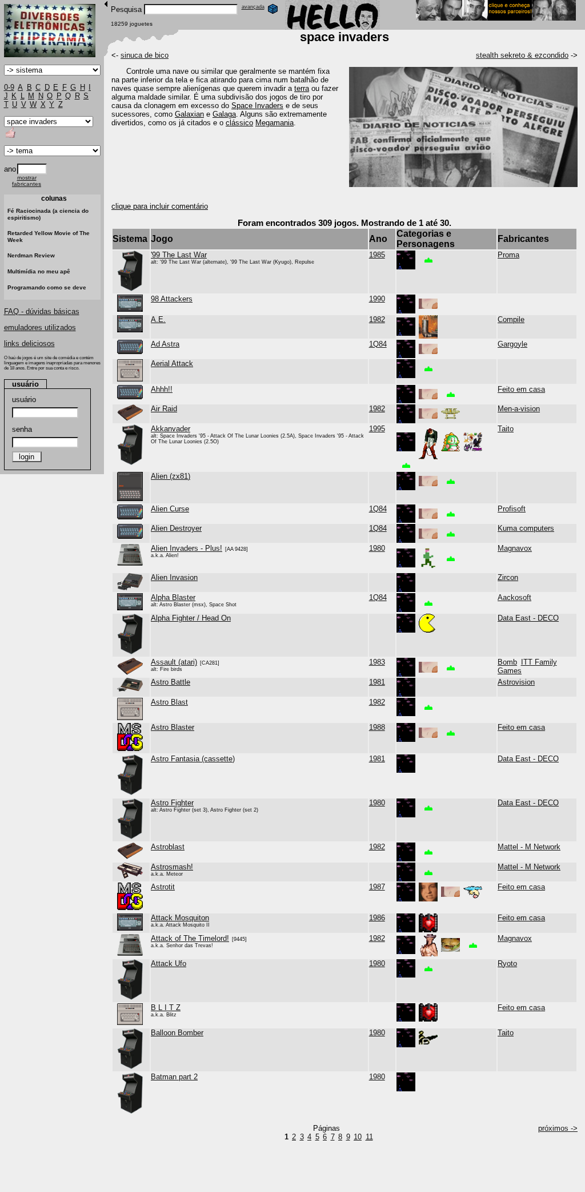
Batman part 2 (174, 1076)
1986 (377, 917)
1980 (377, 548)
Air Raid (164, 408)
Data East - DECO (528, 618)
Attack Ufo (168, 963)
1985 (377, 255)
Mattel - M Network (529, 847)
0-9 (9, 87)
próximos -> (558, 1128)
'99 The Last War (179, 255)
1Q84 (378, 344)
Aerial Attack (172, 363)
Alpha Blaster (173, 597)
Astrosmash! (172, 867)
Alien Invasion (174, 577)
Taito (506, 428)
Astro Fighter (172, 802)
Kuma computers (526, 528)
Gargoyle (512, 344)
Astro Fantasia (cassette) (193, 758)
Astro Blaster (172, 727)
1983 (377, 662)
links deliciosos (29, 343)
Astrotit (163, 887)
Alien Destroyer (176, 528)
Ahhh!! (162, 389)
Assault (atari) (174, 662)
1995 (377, 428)
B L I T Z (166, 1007)
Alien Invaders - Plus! (186, 548)
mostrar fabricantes (26, 180)
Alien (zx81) (170, 476)
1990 (377, 299)
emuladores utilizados (40, 327)
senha (22, 429)
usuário (24, 399)
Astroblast (168, 847)
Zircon (508, 577)
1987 (377, 887)
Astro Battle (170, 682)
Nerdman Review (31, 255)
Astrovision (516, 682)
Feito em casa (521, 389)
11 (369, 1137)
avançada (253, 7)
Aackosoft (514, 597)
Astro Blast (169, 702)
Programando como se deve (46, 287)
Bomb (507, 662)
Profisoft (512, 508)
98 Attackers (172, 299)
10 (358, 1137)
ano (10, 169)
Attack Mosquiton (180, 917)
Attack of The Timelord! (190, 938)
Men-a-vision (519, 408)
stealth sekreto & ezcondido (522, 55)
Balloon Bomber (177, 1032)
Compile (511, 319)
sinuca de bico (145, 55)
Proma (508, 255)
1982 (377, 319)
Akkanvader (170, 428)
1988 (377, 727)
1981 (377, 682)
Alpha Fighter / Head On (191, 618)
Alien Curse (170, 508)
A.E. (158, 319)
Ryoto (507, 963)
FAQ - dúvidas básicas (41, 311)
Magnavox (515, 548)
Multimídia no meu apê (38, 271)
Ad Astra (165, 344)
